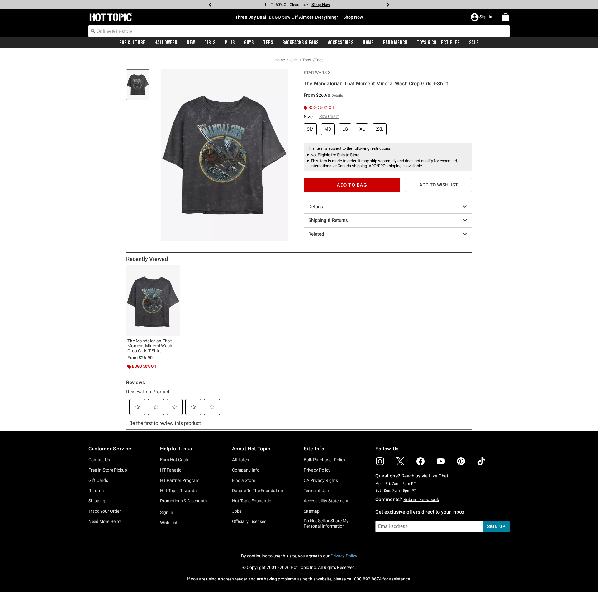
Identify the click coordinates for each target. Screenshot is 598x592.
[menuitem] (505, 17)
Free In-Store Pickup (107, 469)
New (191, 43)
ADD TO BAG (352, 185)
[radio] (310, 129)
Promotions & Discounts (183, 500)
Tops (306, 60)
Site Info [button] (314, 449)
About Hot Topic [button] (251, 449)
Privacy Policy (317, 469)
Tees (268, 43)
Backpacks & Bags (300, 43)
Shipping (96, 500)
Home (368, 43)
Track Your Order (104, 511)
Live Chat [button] (438, 476)
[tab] (140, 87)
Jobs (237, 511)
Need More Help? (104, 521)
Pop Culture (132, 43)
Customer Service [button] (109, 449)
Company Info (245, 469)
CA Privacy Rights (321, 480)
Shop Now (320, 4)
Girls (210, 43)
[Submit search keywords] (93, 31)
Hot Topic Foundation (253, 500)
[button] (482, 17)
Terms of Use (316, 490)
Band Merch (395, 43)
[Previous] (210, 4)
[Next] (387, 4)
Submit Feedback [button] (421, 499)
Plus (230, 43)
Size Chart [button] (329, 116)
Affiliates (240, 459)
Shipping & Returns (328, 220)
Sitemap (312, 511)
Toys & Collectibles (438, 43)
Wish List (169, 522)
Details (315, 206)
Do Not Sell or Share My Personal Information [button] (326, 523)
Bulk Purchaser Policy (324, 459)
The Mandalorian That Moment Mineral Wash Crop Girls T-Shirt (150, 345)
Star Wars (315, 72)
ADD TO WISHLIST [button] (438, 185)
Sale (474, 43)
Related (316, 234)
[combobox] (299, 31)
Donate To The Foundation (257, 490)
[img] (380, 461)
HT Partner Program (179, 480)
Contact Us (99, 459)
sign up (496, 526)
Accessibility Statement (326, 500)
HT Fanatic (170, 469)
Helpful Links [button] (176, 449)
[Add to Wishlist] (173, 271)
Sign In (166, 512)
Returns (96, 490)
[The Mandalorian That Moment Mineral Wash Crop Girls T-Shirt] (153, 300)
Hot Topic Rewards (178, 490)
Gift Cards (98, 480)
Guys (249, 43)
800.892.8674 (368, 578)
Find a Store (243, 480)
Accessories (341, 43)
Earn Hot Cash (174, 459)
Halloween (165, 43)
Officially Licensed (249, 521)
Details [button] (337, 95)
